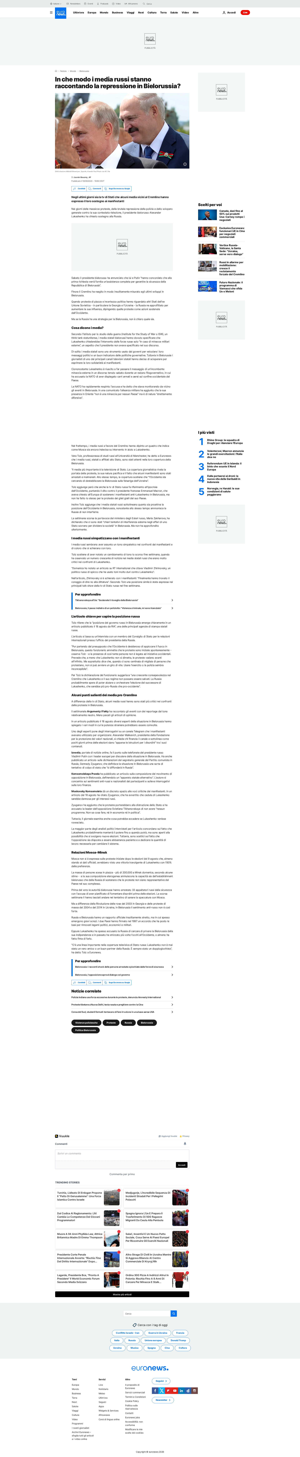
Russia (128, 1022)
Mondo (104, 12)
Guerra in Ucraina (157, 1332)
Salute (174, 12)
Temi (74, 1379)
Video (185, 12)
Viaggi (130, 12)
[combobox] (159, 3)
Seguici (102, 1402)
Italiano (56, 3)
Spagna (152, 1347)
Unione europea (153, 1340)
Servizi (102, 1379)
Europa (92, 12)
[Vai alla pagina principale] (60, 13)
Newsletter (161, 1400)
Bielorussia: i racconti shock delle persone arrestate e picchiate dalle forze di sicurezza (119, 966)
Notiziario (103, 1389)
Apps (101, 1406)
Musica (134, 1347)
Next (141, 12)
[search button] (143, 3)
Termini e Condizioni (135, 1396)
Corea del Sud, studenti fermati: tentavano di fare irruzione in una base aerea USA (112, 1012)
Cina (167, 1347)
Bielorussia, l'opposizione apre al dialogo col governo (102, 974)
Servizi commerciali (135, 1392)
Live (245, 12)
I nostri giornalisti (80, 1427)
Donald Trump (178, 1340)
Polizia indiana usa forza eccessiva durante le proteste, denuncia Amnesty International (116, 997)
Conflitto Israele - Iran (127, 1332)
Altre (127, 1379)
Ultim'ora (78, 12)
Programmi (77, 1423)
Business (117, 12)
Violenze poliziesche (86, 1022)
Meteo (102, 1393)
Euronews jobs (132, 1417)
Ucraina (117, 1347)
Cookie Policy (132, 1401)
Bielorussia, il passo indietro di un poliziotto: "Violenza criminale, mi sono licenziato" (118, 608)
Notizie (63, 71)
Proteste (111, 1022)
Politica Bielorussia (85, 1030)
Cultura (152, 12)
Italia (116, 1340)
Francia (180, 1332)
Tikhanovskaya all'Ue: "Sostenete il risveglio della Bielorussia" (106, 600)
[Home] (56, 71)
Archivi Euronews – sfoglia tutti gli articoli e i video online (83, 1435)
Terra (163, 12)
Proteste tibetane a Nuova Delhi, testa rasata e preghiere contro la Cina (107, 1004)
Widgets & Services (108, 1410)
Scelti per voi (210, 204)
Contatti (129, 1413)
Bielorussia (84, 71)
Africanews (104, 1415)
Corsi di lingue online (109, 1419)
